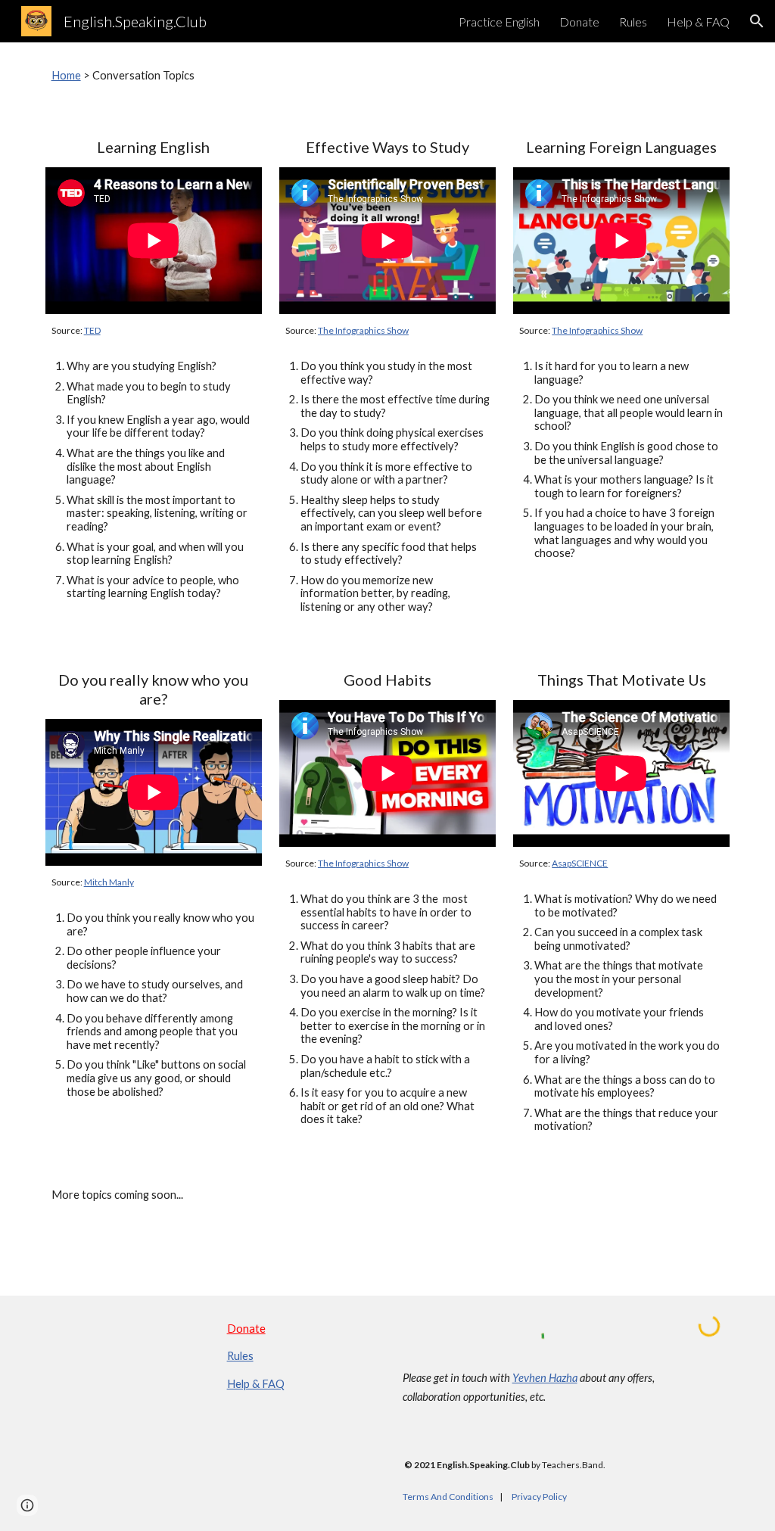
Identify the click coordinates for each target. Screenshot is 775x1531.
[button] (757, 21)
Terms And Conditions (448, 1496)
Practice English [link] (499, 21)
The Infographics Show (363, 330)
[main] (387, 76)
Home (66, 75)
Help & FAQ (256, 1383)
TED (92, 330)
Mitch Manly (109, 882)
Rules (240, 1355)
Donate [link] (579, 21)
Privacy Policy (539, 1496)
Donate (246, 1328)
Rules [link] (633, 21)
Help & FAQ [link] (698, 21)
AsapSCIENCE (580, 863)
